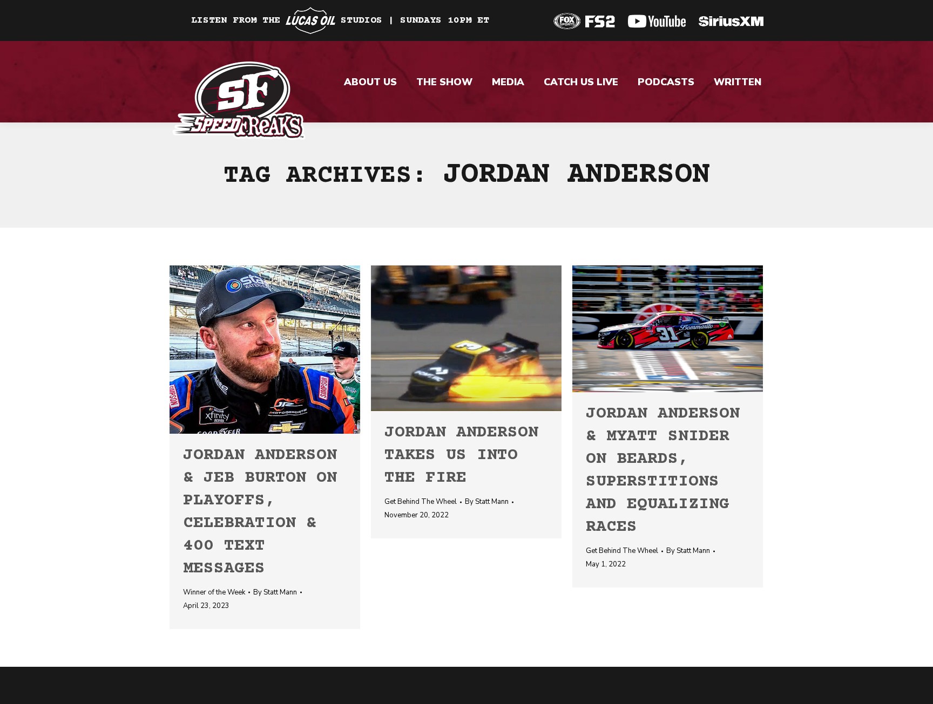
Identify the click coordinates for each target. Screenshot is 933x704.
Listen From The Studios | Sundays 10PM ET (340, 20)
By (275, 592)
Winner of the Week (214, 592)
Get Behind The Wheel (420, 502)
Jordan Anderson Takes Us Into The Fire (461, 455)
